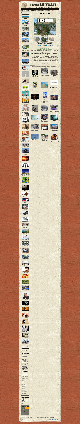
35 (45, 42)
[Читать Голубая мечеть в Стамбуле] (25, 42)
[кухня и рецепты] (25, 350)
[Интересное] (25, 97)
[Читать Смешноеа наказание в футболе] (25, 96)
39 (48, 42)
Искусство (39, 58)
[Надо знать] (25, 197)
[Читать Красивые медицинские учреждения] (25, 24)
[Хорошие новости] (25, 278)
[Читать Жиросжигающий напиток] (25, 109)
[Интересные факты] (25, 83)
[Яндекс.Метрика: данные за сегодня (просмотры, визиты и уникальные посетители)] (25, 409)
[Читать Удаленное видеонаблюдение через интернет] (25, 121)
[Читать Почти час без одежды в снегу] (25, 265)
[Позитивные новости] (25, 291)
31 (42, 42)
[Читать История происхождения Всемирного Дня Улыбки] (25, 88)
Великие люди (23, 401)
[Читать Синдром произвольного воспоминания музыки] (25, 316)
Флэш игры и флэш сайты (24, 359)
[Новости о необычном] (25, 129)
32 (43, 42)
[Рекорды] (25, 266)
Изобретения (23, 402)
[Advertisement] (44, 16)
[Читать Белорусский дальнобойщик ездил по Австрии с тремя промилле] (25, 152)
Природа (45, 58)
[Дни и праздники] (25, 90)
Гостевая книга (30, 417)
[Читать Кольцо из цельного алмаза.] (25, 304)
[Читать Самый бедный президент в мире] (25, 298)
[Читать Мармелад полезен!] (25, 277)
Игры (35, 417)
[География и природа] (25, 233)
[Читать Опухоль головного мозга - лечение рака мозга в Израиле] (25, 238)
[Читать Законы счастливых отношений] (25, 310)
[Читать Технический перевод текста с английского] (25, 201)
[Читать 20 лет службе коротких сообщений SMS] (25, 208)
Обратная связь (43, 417)
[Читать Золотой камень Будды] (25, 232)
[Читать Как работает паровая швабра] (25, 76)
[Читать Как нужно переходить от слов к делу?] (25, 160)
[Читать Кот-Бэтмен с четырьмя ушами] (25, 128)
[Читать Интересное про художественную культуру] (25, 323)
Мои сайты (39, 417)
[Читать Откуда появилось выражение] (25, 189)
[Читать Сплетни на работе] (25, 336)
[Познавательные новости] (25, 50)
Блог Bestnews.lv (47, 417)
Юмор (22, 399)
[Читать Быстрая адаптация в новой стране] (25, 252)
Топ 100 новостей (25, 346)
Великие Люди (42, 58)
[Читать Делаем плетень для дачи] (25, 284)
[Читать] (25, 62)
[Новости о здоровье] (25, 142)
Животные (23, 400)
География (23, 403)
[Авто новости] (25, 246)
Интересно (23, 398)
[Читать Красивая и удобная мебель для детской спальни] (25, 102)
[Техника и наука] (25, 227)
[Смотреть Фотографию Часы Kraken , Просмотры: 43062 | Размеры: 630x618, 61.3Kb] (35, 75)
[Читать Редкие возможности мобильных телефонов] (25, 166)
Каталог (33, 417)
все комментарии (25, 394)
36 (46, 42)
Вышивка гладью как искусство (25, 355)
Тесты (37, 417)
